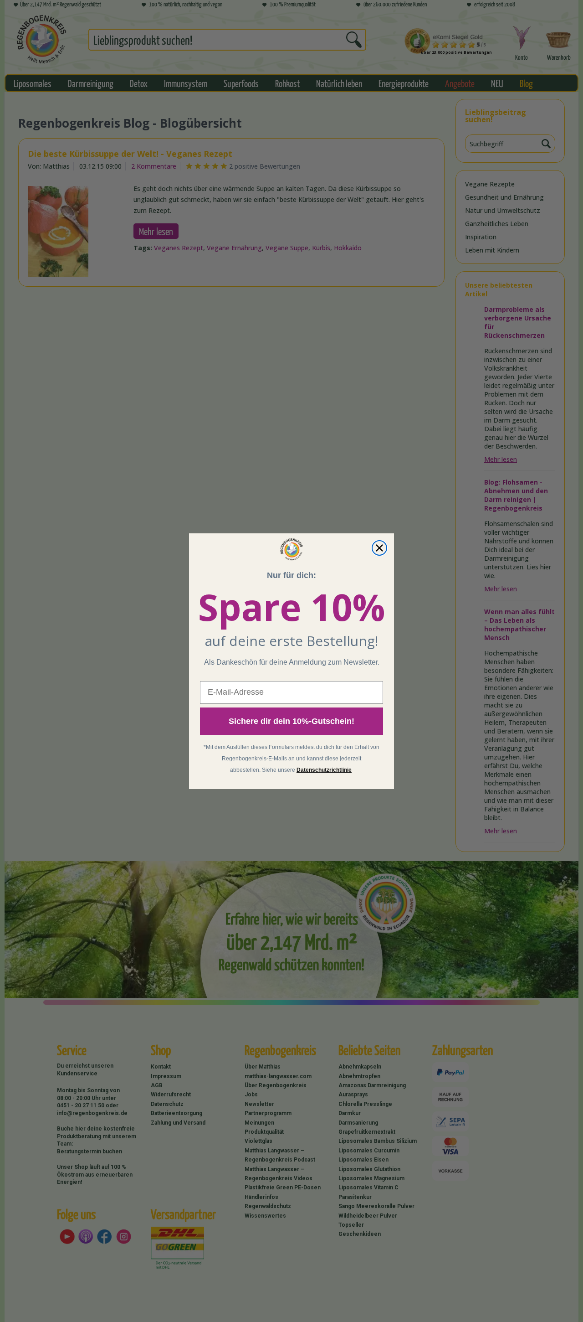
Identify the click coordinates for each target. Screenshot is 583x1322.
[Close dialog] (379, 548)
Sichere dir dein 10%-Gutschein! (291, 721)
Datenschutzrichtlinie (324, 770)
